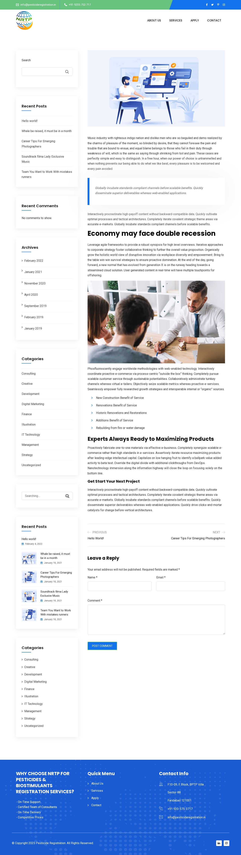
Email (160, 577)
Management (30, 445)
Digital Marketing (33, 404)
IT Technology (31, 434)
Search (26, 60)
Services (175, 20)
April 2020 (31, 294)
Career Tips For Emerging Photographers (56, 574)
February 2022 (33, 260)
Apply (195, 20)
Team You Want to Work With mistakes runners (55, 612)
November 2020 (35, 283)
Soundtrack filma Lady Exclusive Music (54, 593)
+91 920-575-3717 (180, 809)
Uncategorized (31, 465)
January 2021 (33, 272)
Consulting (29, 373)
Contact (214, 20)
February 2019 (33, 317)
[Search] (65, 496)
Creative (27, 384)
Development (30, 394)
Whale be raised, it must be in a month (47, 131)
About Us (154, 20)
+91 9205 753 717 (80, 4)
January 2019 (33, 328)
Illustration (29, 424)
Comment (95, 600)
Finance (27, 414)
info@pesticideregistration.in (38, 4)
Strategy (27, 455)
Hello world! (30, 121)
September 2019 (35, 306)
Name (92, 577)
